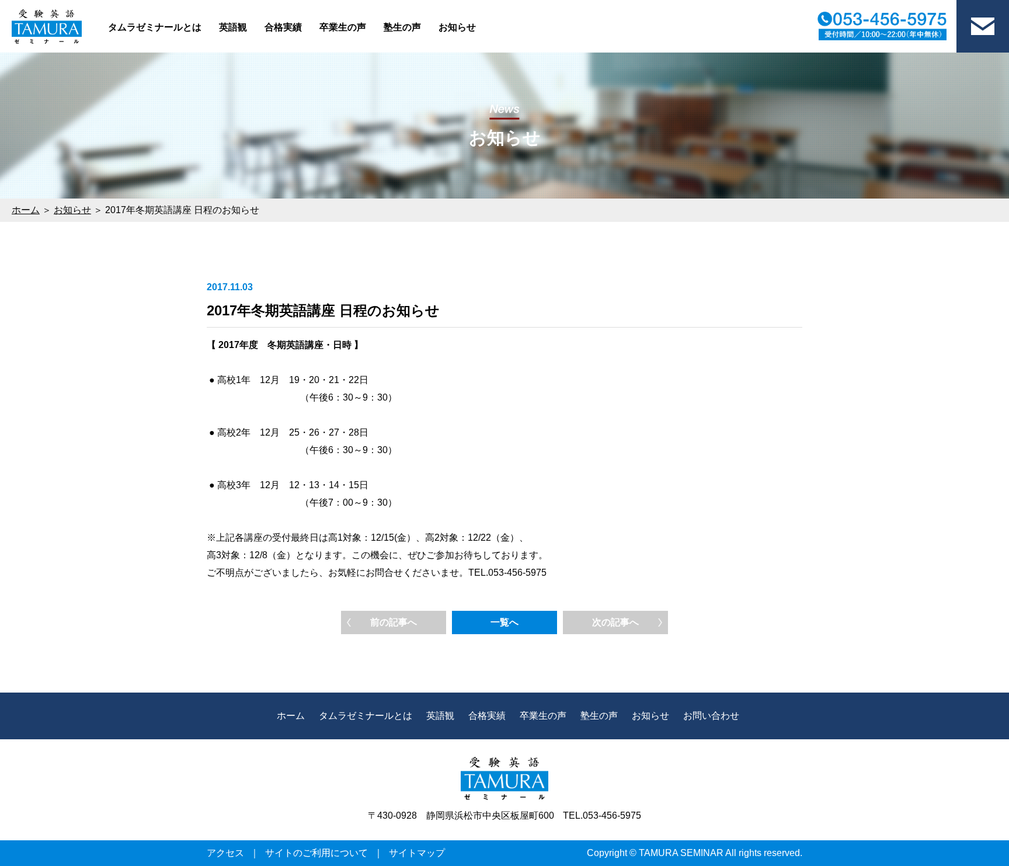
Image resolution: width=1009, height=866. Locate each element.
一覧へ (504, 622)
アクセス (225, 853)
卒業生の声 (342, 27)
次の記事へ (615, 622)
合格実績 (283, 27)
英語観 (233, 27)
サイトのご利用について (316, 853)
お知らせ (457, 27)
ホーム (26, 210)
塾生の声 (402, 27)
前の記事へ (393, 622)
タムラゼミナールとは (154, 27)
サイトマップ (417, 853)
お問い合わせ (711, 716)
